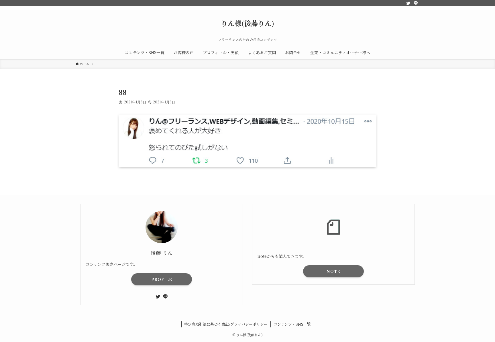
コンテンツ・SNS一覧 (292, 324)
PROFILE (161, 279)
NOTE (333, 271)
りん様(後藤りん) (247, 23)
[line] (415, 3)
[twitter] (408, 3)
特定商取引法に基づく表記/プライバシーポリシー (226, 324)
